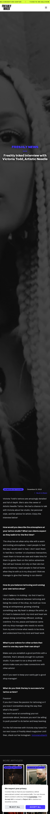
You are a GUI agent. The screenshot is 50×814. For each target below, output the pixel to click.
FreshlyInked (6, 7)
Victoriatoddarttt (39, 735)
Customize (33, 797)
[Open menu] (46, 7)
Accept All (35, 807)
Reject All (14, 807)
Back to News (41, 493)
